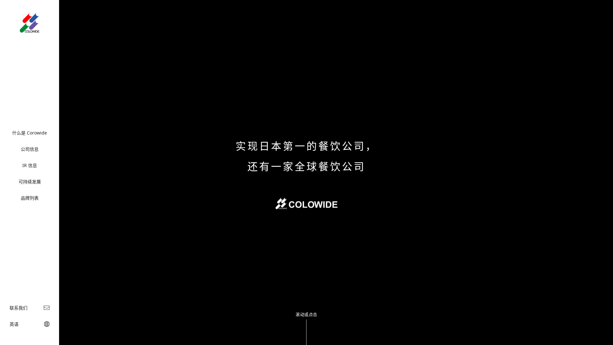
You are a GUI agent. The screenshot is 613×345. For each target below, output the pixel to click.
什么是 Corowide (29, 133)
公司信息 (30, 149)
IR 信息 (29, 165)
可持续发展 (30, 182)
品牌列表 (30, 198)
